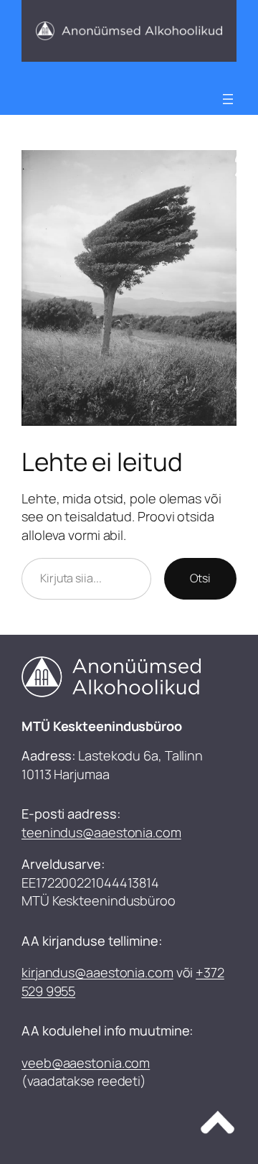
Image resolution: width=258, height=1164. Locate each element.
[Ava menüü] (227, 99)
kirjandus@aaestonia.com (97, 972)
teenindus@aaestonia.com (101, 832)
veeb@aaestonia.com (86, 1062)
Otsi (200, 578)
